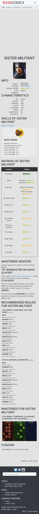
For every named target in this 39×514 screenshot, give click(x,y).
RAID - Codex (6, 7)
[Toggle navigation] (35, 2)
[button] (6, 424)
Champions (17, 7)
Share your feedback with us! (13, 507)
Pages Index (33, 511)
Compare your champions (15, 484)
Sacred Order (25, 86)
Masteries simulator (13, 486)
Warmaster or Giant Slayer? (22, 276)
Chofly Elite (10, 503)
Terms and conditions (14, 493)
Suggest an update (7, 125)
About (24, 511)
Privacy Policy (11, 495)
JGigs (7, 501)
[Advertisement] (19, 35)
